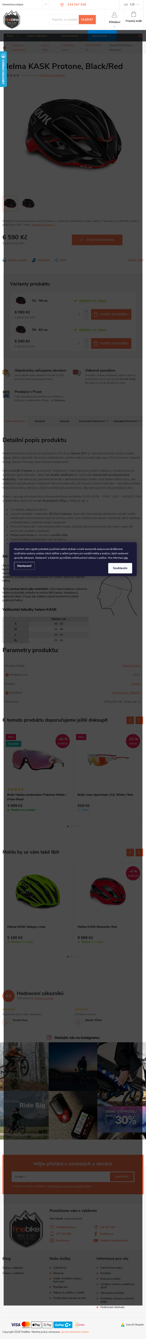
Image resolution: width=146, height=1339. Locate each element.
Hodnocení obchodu (112, 1307)
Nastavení (24, 566)
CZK (132, 4)
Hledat (87, 19)
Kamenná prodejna (12, 4)
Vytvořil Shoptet (135, 1324)
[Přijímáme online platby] (48, 1325)
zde (126, 558)
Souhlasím (120, 568)
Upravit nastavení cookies (75, 1332)
